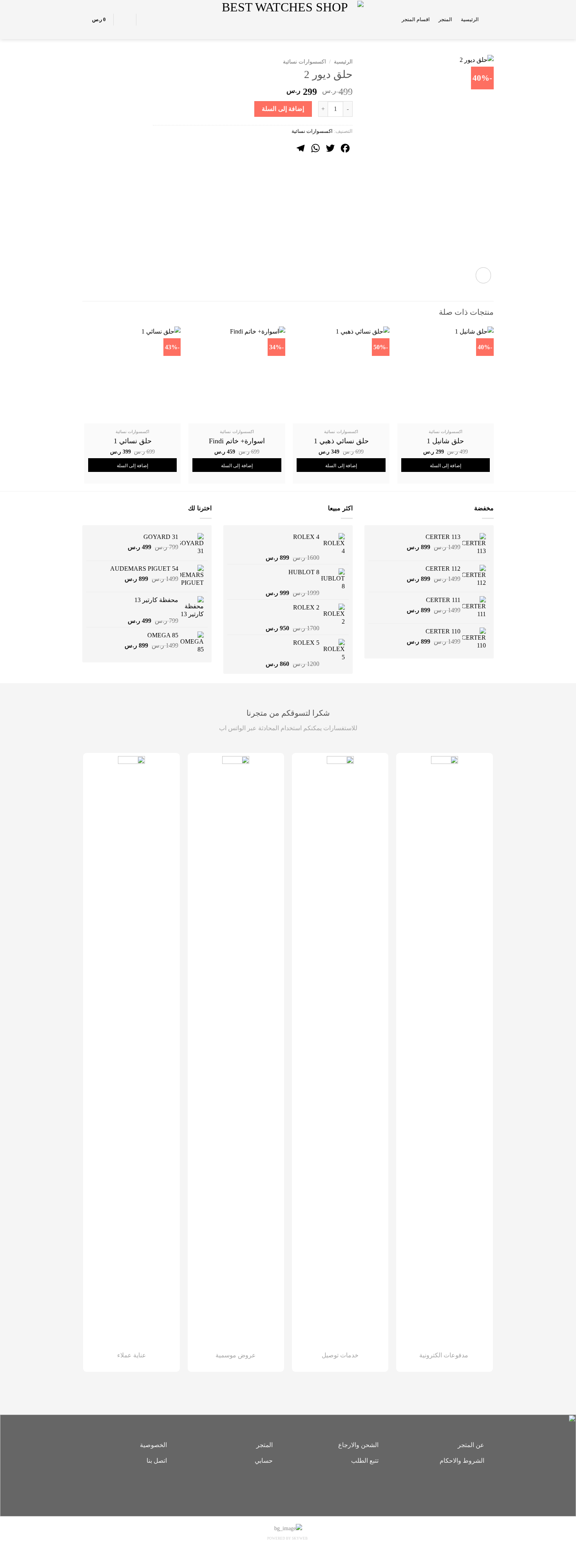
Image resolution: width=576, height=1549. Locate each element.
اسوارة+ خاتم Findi (237, 441)
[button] (490, 19)
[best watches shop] (288, 19)
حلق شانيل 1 (445, 441)
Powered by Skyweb (287, 1538)
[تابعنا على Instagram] (288, 1487)
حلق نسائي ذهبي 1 (341, 441)
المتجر (445, 19)
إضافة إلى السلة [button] (446, 465)
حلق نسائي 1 (133, 441)
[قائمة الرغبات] (146, 19)
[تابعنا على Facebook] (300, 1487)
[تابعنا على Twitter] (276, 1487)
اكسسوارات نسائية (304, 62)
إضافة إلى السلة (283, 108)
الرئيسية (470, 19)
